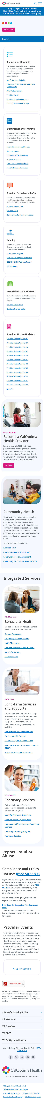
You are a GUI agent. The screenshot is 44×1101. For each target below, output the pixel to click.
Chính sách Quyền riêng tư (11, 1093)
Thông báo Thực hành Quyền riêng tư (15, 1090)
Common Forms (13, 151)
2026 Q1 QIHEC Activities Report (19, 262)
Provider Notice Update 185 (17, 368)
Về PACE (6, 1033)
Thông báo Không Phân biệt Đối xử (14, 1086)
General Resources (13, 634)
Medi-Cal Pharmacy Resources (18, 815)
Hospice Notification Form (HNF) (19, 752)
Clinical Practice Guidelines (17, 155)
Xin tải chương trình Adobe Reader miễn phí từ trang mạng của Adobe (21, 998)
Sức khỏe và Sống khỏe (15, 1012)
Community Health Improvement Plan (20, 561)
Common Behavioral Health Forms (19, 647)
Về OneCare (8, 1026)
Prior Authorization (14, 91)
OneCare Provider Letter (16, 309)
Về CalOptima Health (14, 1040)
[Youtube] (27, 1057)
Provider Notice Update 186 (17, 364)
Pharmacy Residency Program (17, 831)
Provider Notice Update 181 (17, 385)
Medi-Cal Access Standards (17, 168)
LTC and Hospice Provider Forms (19, 740)
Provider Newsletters (15, 305)
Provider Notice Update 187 (17, 360)
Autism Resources (12, 652)
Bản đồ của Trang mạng (33, 1097)
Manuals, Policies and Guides (18, 147)
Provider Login (8, 29)
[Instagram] (22, 1057)
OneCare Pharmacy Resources (18, 819)
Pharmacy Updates (13, 836)
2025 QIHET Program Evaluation (19, 258)
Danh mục (6, 39)
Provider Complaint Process (17, 99)
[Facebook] (10, 1057)
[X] (16, 1057)
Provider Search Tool (15, 206)
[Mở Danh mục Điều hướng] (40, 3)
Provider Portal (13, 95)
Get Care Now (9, 548)
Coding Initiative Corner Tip (18, 103)
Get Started (9, 465)
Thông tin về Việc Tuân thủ (30, 1093)
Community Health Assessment (17, 557)
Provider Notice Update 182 (17, 381)
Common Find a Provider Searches (20, 215)
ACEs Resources (11, 656)
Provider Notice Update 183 (17, 376)
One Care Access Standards (17, 164)
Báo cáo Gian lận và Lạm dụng (13, 1097)
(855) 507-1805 (28, 874)
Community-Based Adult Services (19, 731)
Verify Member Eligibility (16, 80)
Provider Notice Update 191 (17, 343)
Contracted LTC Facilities (15, 736)
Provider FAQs (12, 211)
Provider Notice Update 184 (17, 372)
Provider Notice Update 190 (17, 347)
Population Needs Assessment (16, 552)
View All (10, 389)
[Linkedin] (33, 1057)
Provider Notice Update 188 (17, 355)
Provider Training (14, 159)
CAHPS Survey (12, 266)
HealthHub (8, 11)
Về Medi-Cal (9, 1019)
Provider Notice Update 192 (17, 339)
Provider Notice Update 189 (17, 351)
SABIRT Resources (12, 643)
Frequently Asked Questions (17, 638)
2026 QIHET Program (15, 253)
